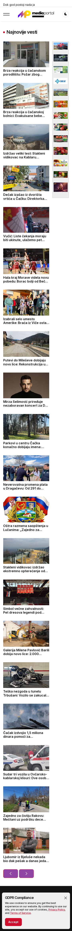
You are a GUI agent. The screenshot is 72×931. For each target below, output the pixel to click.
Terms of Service (20, 912)
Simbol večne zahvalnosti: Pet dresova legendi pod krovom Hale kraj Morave (23, 612)
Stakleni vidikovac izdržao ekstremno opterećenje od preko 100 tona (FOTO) (24, 571)
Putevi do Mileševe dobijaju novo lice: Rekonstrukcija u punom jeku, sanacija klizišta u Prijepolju (25, 366)
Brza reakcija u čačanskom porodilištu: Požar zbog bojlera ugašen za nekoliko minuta (24, 76)
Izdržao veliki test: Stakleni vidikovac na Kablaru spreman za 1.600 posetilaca (26, 157)
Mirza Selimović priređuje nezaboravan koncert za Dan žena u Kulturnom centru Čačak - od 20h (26, 407)
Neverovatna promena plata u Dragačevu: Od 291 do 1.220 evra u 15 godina (25, 488)
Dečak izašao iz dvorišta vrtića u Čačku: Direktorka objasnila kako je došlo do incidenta (23, 200)
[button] (65, 898)
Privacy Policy (56, 909)
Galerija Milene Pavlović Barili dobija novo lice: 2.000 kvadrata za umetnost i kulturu (26, 656)
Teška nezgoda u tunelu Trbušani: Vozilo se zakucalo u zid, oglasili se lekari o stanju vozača (25, 697)
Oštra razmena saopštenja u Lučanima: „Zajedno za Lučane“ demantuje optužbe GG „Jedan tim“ (25, 531)
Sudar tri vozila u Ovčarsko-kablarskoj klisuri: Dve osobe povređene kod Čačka (25, 778)
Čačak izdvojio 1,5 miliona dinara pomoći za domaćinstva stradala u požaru (23, 738)
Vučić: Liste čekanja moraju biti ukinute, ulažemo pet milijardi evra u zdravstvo (24, 240)
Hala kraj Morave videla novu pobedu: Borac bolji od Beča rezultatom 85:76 (26, 281)
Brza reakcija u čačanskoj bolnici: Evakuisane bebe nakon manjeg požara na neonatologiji (23, 118)
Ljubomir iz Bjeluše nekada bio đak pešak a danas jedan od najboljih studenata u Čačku (25, 862)
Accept (13, 922)
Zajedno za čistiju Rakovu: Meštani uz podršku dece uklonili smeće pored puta (23, 819)
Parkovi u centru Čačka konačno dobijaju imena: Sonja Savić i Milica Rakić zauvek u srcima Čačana (22, 449)
